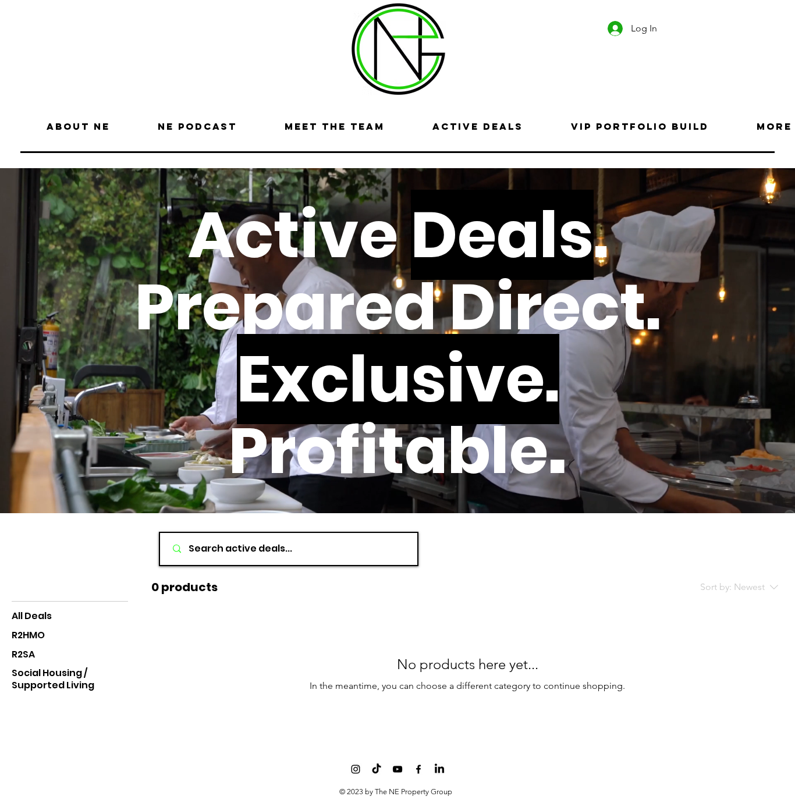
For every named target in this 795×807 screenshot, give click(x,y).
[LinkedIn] (439, 769)
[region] (91, 47)
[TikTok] (376, 769)
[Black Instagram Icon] (355, 769)
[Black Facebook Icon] (418, 769)
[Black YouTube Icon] (397, 769)
